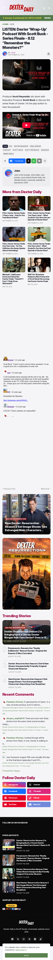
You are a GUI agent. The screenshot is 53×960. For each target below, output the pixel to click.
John (17, 170)
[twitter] (18, 939)
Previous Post (9, 489)
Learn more (20, 950)
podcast (7, 150)
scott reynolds (32, 150)
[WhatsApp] (33, 160)
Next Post (45, 489)
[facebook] (12, 939)
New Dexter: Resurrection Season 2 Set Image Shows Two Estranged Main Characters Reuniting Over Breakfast (27, 681)
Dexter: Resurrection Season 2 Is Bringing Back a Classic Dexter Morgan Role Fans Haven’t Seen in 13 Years (33, 844)
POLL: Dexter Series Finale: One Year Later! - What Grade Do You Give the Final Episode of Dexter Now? (39, 247)
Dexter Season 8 (21, 146)
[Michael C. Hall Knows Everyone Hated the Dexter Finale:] (13, 265)
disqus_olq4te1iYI (15, 718)
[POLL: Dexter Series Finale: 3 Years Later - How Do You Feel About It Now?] (13, 203)
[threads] (29, 939)
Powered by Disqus (11, 771)
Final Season (35, 146)
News (47, 18)
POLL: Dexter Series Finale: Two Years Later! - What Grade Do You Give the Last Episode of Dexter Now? (39, 216)
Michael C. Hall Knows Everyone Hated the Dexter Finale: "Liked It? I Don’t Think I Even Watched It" (12, 278)
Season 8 (45, 150)
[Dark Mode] (44, 8)
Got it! (26, 955)
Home (5, 24)
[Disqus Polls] (26, 322)
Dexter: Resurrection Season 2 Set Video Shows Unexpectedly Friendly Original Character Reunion (28, 666)
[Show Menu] (3, 8)
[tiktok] (40, 939)
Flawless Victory (14, 702)
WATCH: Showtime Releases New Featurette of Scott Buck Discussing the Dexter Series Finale (38, 277)
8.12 (12, 24)
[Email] (39, 160)
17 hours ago (25, 766)
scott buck (18, 150)
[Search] (49, 8)
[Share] (49, 54)
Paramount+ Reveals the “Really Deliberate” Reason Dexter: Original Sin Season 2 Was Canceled (27, 651)
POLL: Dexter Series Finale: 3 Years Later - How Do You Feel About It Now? (13, 215)
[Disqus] (26, 386)
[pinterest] (35, 939)
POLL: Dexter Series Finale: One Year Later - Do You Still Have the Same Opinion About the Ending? (13, 247)
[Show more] (44, 160)
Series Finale (8, 154)
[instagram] (23, 939)
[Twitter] (28, 160)
